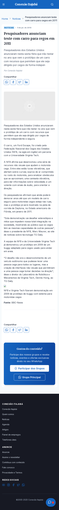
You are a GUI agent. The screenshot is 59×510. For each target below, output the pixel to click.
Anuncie (5, 452)
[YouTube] (3, 485)
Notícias (16, 18)
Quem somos (8, 414)
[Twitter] (18, 485)
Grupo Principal (31, 377)
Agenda (5, 424)
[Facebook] (13, 485)
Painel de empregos (11, 434)
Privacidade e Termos (12, 472)
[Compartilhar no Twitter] (20, 82)
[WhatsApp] (23, 485)
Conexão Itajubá (9, 409)
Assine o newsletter (11, 457)
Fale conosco (8, 467)
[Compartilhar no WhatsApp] (6, 82)
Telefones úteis (9, 440)
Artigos (5, 429)
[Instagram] (8, 485)
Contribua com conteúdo (13, 462)
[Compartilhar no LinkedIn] (26, 82)
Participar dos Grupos (31, 368)
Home (5, 18)
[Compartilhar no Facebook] (13, 82)
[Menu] (3, 4)
